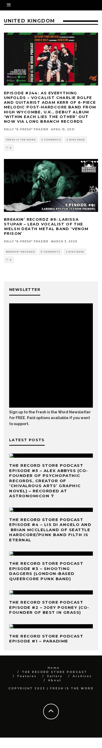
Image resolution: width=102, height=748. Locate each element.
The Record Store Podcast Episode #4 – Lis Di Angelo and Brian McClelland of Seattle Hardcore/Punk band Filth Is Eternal (50, 529)
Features (27, 676)
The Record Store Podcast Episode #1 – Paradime (46, 639)
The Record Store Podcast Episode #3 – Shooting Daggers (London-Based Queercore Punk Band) (46, 571)
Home (54, 668)
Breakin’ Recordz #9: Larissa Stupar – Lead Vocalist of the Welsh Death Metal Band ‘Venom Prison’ (46, 226)
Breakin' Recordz (20, 251)
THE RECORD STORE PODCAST (54, 672)
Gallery (55, 676)
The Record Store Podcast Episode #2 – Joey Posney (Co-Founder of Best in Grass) (49, 607)
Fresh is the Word (21, 139)
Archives (82, 676)
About (54, 680)
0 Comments (51, 139)
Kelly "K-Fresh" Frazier (26, 129)
